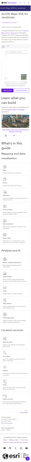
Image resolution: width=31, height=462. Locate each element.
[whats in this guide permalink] (12, 148)
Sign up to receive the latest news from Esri (15, 442)
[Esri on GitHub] (10, 448)
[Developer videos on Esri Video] (21, 448)
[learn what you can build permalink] (17, 103)
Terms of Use (24, 440)
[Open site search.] (24, 2)
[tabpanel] (15, 67)
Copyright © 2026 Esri (10, 437)
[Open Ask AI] (20, 3)
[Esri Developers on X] (15, 448)
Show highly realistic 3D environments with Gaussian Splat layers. (15, 130)
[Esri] (15, 456)
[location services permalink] (24, 330)
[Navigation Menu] (27, 459)
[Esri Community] (4, 448)
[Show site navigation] (28, 2)
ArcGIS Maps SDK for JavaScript (12, 8)
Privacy (5, 440)
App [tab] (3, 46)
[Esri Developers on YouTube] (26, 448)
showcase (21, 109)
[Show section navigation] (29, 8)
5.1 (13, 27)
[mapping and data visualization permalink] (18, 158)
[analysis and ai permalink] (21, 250)
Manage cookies (13, 440)
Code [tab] (7, 46)
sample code (11, 109)
